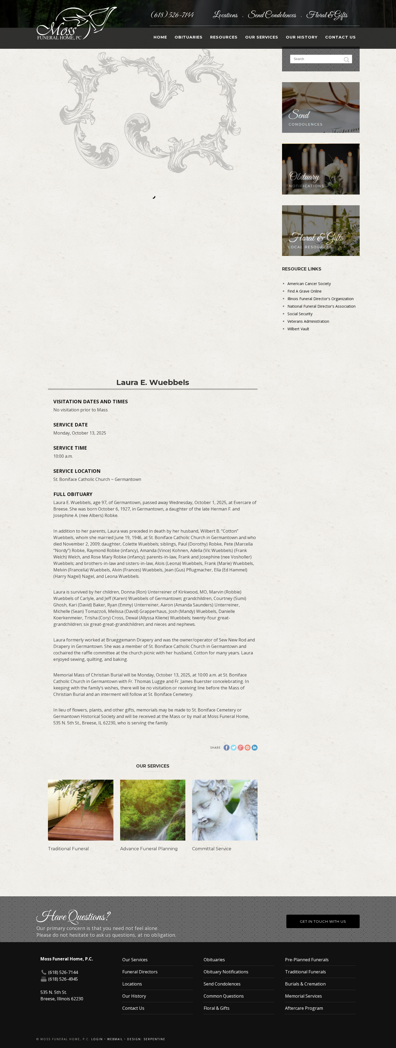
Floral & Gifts (326, 15)
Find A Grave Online (304, 291)
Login (97, 1039)
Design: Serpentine (146, 1039)
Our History (302, 37)
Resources (224, 37)
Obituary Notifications (226, 972)
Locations (226, 15)
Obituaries (189, 37)
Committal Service (211, 848)
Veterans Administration (308, 321)
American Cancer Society (309, 283)
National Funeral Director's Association (321, 306)
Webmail (115, 1039)
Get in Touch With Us (323, 921)
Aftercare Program (304, 1008)
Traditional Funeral (68, 848)
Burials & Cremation (305, 984)
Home (160, 37)
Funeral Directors (140, 972)
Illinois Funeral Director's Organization (320, 298)
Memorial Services (303, 996)
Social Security (299, 313)
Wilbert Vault (298, 328)
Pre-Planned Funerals (307, 960)
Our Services (261, 37)
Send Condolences (272, 15)
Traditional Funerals (305, 972)
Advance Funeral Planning (149, 848)
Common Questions (224, 996)
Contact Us (340, 37)
